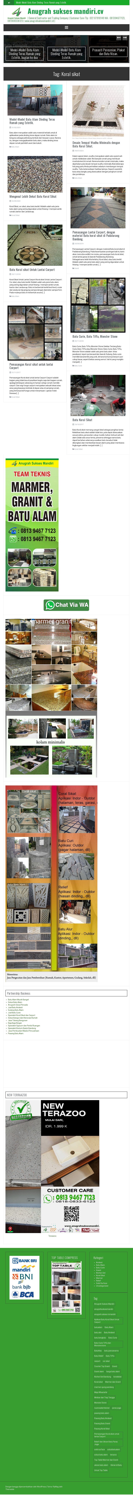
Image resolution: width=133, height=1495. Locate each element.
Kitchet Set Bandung (102, 1377)
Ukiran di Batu (116, 1465)
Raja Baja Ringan (15, 1023)
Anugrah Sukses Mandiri (104, 1304)
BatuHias (98, 1351)
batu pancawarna (111, 1351)
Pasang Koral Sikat (102, 1429)
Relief (98, 1281)
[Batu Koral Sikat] (98, 395)
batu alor (98, 1332)
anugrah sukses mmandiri (105, 1314)
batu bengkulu (100, 1338)
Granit (76, 268)
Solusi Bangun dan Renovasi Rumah (23, 1018)
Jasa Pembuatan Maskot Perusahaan (23, 1031)
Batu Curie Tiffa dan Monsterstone (102, 1344)
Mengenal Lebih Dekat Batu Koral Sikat (32, 196)
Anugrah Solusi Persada (18, 1005)
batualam (98, 1327)
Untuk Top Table (101, 1470)
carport (97, 1361)
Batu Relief (98, 1356)
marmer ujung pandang (104, 1387)
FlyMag (56, 1487)
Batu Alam (15, 147)
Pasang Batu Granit (102, 1423)
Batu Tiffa (110, 1356)
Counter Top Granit (102, 1366)
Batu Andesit (109, 1332)
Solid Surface (101, 1283)
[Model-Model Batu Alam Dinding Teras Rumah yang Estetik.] (35, 100)
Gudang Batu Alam (16, 1010)
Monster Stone (100, 1403)
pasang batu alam (101, 1413)
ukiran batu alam (101, 1465)
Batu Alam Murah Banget (18, 1000)
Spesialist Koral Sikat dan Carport (21, 1015)
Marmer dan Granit (113, 1382)
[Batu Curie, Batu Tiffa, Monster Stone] (98, 305)
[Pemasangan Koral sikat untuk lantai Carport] (35, 333)
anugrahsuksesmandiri (103, 1309)
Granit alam (99, 1371)
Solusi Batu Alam (15, 1002)
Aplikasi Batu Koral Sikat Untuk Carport (106, 1320)
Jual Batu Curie (14, 1013)
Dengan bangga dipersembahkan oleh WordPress (25, 1487)
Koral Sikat (15, 215)
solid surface (99, 1449)
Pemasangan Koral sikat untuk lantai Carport (31, 366)
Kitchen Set (100, 1273)
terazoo (113, 1455)
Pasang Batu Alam (15, 1033)
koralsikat (117, 1377)
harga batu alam (113, 1371)
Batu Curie (78, 366)
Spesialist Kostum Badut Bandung (22, 1028)
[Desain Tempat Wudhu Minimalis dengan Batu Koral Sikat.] (98, 111)
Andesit (99, 1262)
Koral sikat (98, 1382)
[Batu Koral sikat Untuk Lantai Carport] (35, 245)
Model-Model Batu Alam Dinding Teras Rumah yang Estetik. (24, 53)
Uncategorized (102, 1286)
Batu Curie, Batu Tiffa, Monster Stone (95, 336)
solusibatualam (113, 1449)
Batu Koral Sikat (82, 419)
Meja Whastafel (100, 1392)
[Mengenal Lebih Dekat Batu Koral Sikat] (35, 174)
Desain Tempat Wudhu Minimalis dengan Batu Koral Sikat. (40, 3)
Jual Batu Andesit (15, 1007)
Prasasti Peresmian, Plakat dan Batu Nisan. (66, 51)
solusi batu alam (101, 1455)
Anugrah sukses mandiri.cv (66, 11)
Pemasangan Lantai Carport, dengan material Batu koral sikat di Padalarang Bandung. (95, 235)
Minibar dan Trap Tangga (104, 1397)
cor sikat (106, 1361)
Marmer (99, 1278)
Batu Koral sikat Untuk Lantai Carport (32, 269)
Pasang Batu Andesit (103, 1418)
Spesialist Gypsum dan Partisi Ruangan (24, 1026)
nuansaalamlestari (102, 1408)
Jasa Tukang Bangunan (17, 1020)
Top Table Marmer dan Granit (106, 1460)
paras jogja (116, 1408)
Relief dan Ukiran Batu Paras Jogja (106, 1443)
